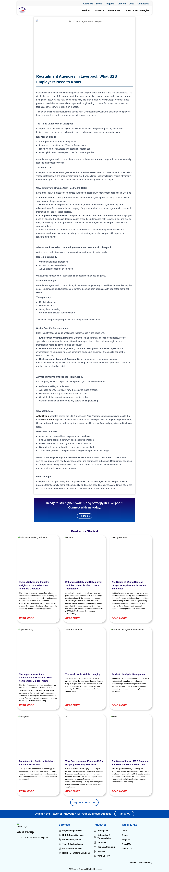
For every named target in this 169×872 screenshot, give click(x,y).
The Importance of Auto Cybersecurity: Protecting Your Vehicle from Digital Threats (35, 677)
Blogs (99, 3)
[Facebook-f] (25, 845)
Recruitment (114, 10)
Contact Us (143, 3)
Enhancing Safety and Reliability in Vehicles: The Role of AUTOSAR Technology (83, 585)
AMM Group (25, 832)
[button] (86, 10)
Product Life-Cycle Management (128, 674)
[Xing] (47, 845)
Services (86, 10)
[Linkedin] (19, 845)
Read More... (27, 618)
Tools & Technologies (137, 10)
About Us (88, 3)
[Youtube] (41, 845)
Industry (99, 10)
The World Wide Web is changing (82, 674)
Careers (122, 3)
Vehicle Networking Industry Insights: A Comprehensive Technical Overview (34, 585)
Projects (110, 3)
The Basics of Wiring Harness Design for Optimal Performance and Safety (129, 585)
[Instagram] (30, 845)
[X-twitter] (36, 845)
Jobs (131, 3)
